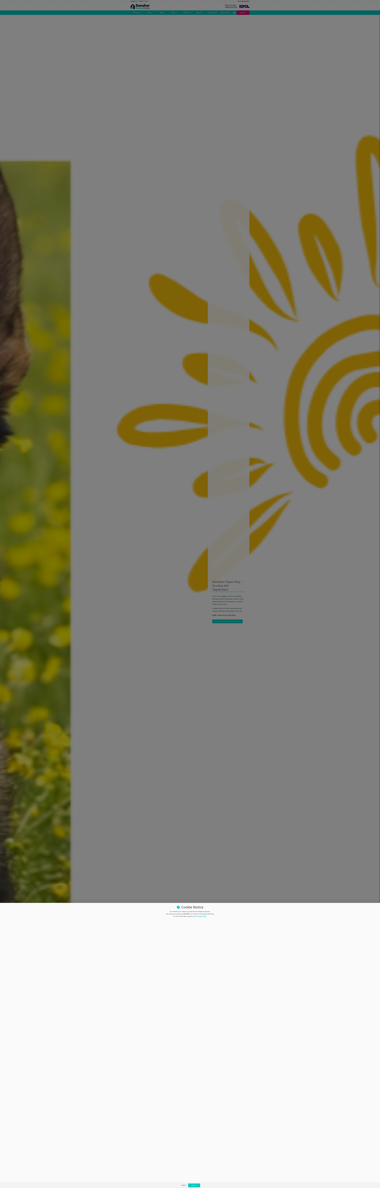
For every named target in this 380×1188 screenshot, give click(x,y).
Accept (194, 1185)
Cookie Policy (202, 916)
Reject (184, 1185)
